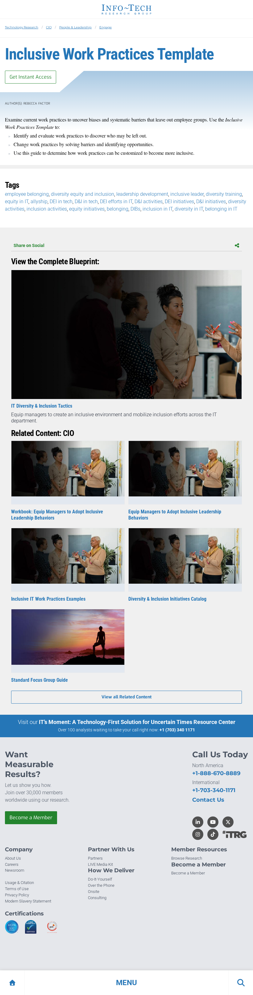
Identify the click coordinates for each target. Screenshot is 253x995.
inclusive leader (187, 194)
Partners (95, 858)
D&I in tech (86, 201)
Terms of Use (17, 888)
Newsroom (14, 870)
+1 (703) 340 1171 (177, 729)
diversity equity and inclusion (82, 194)
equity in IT (16, 201)
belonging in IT (221, 209)
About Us (13, 858)
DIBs (135, 209)
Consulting (97, 897)
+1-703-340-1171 (213, 790)
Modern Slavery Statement (28, 901)
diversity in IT (189, 209)
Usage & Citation (19, 882)
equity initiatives (87, 209)
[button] (126, 982)
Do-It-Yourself (100, 879)
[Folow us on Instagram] (197, 834)
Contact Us (208, 799)
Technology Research (21, 27)
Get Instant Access (31, 77)
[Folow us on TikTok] (212, 834)
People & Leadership (75, 27)
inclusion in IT (157, 209)
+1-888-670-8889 (216, 773)
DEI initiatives (179, 201)
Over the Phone (101, 885)
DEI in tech (61, 201)
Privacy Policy (17, 895)
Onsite (93, 891)
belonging (117, 209)
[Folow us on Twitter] (228, 822)
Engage (105, 27)
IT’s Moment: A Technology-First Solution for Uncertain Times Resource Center (137, 722)
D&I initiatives (211, 201)
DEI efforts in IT (116, 201)
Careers (12, 864)
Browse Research (186, 858)
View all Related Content (126, 697)
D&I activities (149, 201)
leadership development (142, 194)
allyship (39, 201)
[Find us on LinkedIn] (197, 822)
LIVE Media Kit (100, 864)
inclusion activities (47, 209)
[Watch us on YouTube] (212, 822)
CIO (49, 27)
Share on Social (29, 245)
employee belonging (27, 194)
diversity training (224, 194)
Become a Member (31, 817)
